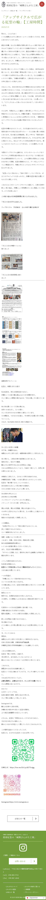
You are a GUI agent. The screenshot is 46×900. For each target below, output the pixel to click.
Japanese (33, 898)
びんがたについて (11, 886)
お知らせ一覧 (13, 11)
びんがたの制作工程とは (32, 886)
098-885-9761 (13, 875)
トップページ (4, 11)
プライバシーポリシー (31, 892)
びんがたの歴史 (11, 889)
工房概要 (27, 889)
